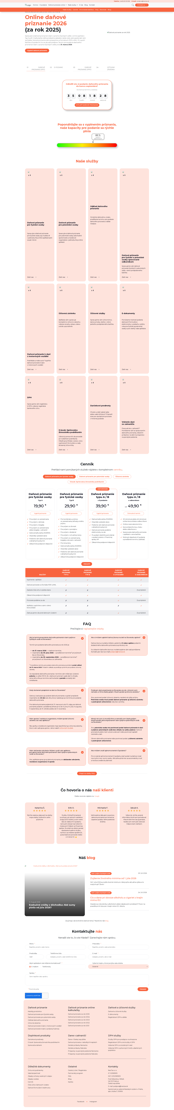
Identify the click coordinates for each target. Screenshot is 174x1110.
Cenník (75, 10)
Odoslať (143, 989)
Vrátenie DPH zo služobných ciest (120, 1045)
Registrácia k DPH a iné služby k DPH (121, 1042)
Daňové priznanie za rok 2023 (79, 1020)
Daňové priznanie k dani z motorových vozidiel (45, 1026)
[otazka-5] (82, 719)
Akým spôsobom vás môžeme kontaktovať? (45, 963)
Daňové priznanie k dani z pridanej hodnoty (43, 1029)
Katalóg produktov (35, 1011)
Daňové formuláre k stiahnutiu (39, 1088)
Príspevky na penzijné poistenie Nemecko (83, 1051)
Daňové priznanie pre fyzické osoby (41, 1014)
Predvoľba (33, 953)
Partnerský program (75, 1073)
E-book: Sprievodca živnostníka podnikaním (44, 1042)
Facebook (80, 1101)
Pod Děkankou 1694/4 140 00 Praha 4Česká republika (116, 1081)
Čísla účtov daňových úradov (38, 1085)
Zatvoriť (87, 564)
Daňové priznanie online (56, 5)
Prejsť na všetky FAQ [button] (87, 773)
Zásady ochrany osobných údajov (40, 1076)
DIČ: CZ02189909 (114, 1076)
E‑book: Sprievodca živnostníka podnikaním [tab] (87, 482)
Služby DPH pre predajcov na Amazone (122, 1039)
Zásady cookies (33, 1079)
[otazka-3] (82, 690)
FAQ (96, 10)
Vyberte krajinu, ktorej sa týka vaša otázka (107, 963)
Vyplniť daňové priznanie (37, 50)
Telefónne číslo (56, 953)
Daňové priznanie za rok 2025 (79, 1014)
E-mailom (34, 967)
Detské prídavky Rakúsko (77, 1048)
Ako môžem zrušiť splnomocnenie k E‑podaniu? (108, 750)
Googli (96, 796)
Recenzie (103, 10)
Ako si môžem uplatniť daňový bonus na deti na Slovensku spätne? (115, 637)
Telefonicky (46, 967)
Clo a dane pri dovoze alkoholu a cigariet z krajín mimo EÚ (116, 899)
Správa (31, 973)
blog (106, 921)
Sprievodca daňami (35, 1045)
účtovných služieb (66, 728)
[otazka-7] (82, 752)
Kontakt (92, 5)
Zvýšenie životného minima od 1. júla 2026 (113, 878)
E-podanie (43, 5)
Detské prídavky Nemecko (77, 1045)
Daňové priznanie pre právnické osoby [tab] (94, 476)
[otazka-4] (144, 691)
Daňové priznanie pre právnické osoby (42, 1017)
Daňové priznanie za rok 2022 (79, 1023)
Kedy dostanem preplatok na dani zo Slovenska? (47, 690)
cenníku (118, 469)
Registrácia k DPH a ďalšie (117, 1017)
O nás (81, 5)
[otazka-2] (144, 637)
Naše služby (72, 5)
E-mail (94, 953)
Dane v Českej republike (77, 1039)
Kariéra (70, 1082)
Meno (31, 944)
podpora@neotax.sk (117, 652)
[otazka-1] (82, 638)
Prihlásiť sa (141, 5)
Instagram (93, 1101)
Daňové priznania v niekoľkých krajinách (82, 1042)
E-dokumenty (113, 1014)
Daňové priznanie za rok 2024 (79, 1017)
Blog (86, 5)
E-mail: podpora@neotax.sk (118, 1086)
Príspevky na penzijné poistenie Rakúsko (83, 1054)
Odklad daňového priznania (38, 1020)
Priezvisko (96, 944)
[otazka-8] (144, 750)
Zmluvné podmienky (35, 1070)
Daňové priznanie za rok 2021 (78, 1026)
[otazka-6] (144, 720)
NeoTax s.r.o (112, 1070)
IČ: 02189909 (112, 1073)
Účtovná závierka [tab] (122, 476)
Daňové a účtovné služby (117, 1011)
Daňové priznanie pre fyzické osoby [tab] (59, 476)
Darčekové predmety (35, 1039)
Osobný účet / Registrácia (77, 1070)
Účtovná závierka (34, 1023)
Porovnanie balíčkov (86, 10)
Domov (35, 5)
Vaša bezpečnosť (34, 1073)
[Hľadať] (133, 5)
